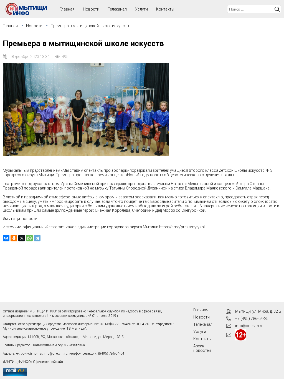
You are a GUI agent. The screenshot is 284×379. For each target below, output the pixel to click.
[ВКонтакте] (6, 238)
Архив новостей (202, 348)
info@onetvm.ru (55, 353)
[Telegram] (37, 238)
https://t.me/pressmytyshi (182, 227)
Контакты (165, 9)
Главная (10, 26)
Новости (91, 9)
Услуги (141, 9)
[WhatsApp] (29, 238)
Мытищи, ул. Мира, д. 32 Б (258, 311)
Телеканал (117, 9)
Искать (277, 9)
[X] (21, 238)
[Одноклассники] (14, 238)
